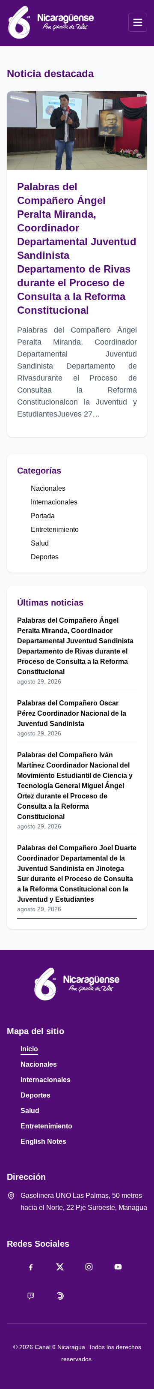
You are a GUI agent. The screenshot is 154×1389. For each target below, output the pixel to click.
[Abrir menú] (137, 22)
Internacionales (54, 502)
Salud (40, 543)
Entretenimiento (55, 529)
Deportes (45, 557)
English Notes (43, 1141)
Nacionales (48, 488)
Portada (43, 515)
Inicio (29, 1049)
